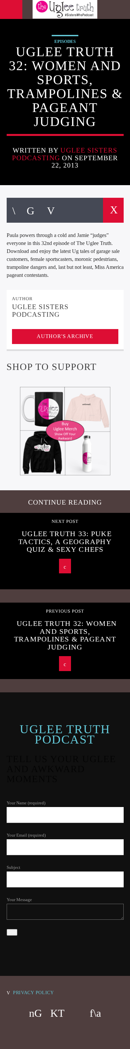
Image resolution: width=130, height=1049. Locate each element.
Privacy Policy (33, 992)
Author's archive (65, 336)
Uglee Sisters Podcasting (64, 154)
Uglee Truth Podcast (65, 734)
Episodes (65, 41)
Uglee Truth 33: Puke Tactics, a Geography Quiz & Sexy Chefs (64, 541)
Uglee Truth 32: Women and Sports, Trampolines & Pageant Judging (65, 635)
